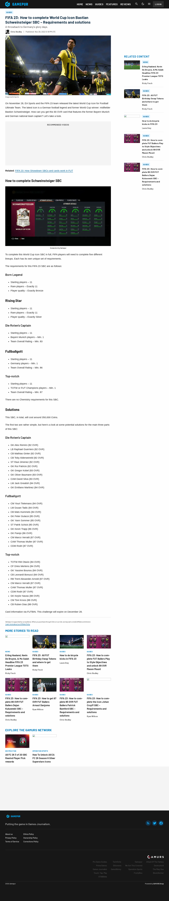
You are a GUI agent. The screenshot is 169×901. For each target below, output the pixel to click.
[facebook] (161, 823)
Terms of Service (12, 841)
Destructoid (159, 865)
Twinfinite (117, 862)
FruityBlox (138, 873)
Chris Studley (92, 673)
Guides (99, 4)
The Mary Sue (158, 869)
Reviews (125, 4)
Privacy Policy (11, 838)
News (89, 4)
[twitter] (154, 823)
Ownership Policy (30, 838)
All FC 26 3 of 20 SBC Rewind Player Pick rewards (16, 758)
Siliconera (117, 865)
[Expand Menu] (149, 3)
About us (9, 834)
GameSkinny (116, 869)
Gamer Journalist (100, 869)
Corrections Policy (30, 841)
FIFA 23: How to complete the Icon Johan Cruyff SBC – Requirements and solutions (98, 705)
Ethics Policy (28, 834)
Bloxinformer (158, 873)
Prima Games (101, 865)
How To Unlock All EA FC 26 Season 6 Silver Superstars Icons (43, 758)
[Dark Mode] (142, 3)
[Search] (136, 3)
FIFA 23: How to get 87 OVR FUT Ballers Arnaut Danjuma (44, 702)
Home (80, 4)
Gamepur (138, 862)
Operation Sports (135, 869)
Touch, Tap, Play (100, 873)
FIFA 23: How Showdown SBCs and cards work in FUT (44, 170)
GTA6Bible (102, 877)
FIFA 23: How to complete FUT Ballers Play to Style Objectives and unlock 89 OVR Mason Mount (98, 662)
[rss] (148, 823)
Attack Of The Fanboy (155, 862)
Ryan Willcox (37, 709)
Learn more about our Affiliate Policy (17, 624)
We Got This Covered (133, 865)
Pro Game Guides (100, 862)
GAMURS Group (158, 884)
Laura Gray (64, 663)
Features (112, 4)
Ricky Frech (10, 673)
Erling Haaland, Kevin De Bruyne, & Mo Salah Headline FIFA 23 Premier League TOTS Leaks (17, 662)
